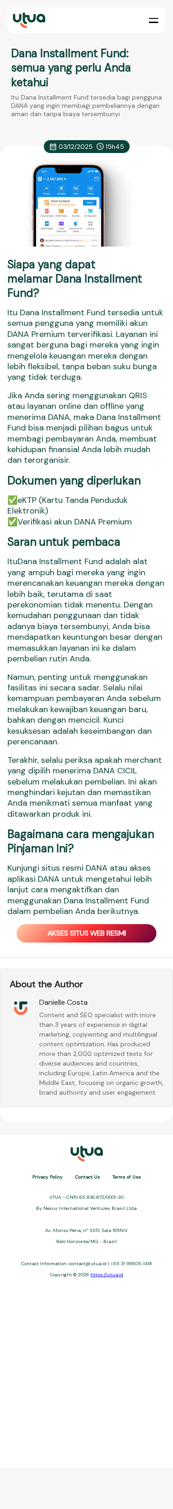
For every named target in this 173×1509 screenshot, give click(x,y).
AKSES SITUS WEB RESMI (87, 933)
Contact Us (87, 1177)
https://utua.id (106, 1275)
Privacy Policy (47, 1177)
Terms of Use (127, 1177)
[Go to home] (28, 20)
